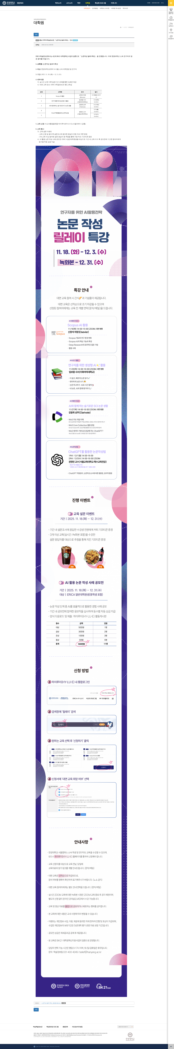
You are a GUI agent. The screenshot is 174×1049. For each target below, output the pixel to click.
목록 (36, 34)
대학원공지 (131, 27)
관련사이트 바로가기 (123, 1026)
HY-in (162, 2)
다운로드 (37, 1003)
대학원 (125, 27)
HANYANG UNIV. (156, 2)
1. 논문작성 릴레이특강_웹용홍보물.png (51, 1003)
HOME (148, 2)
